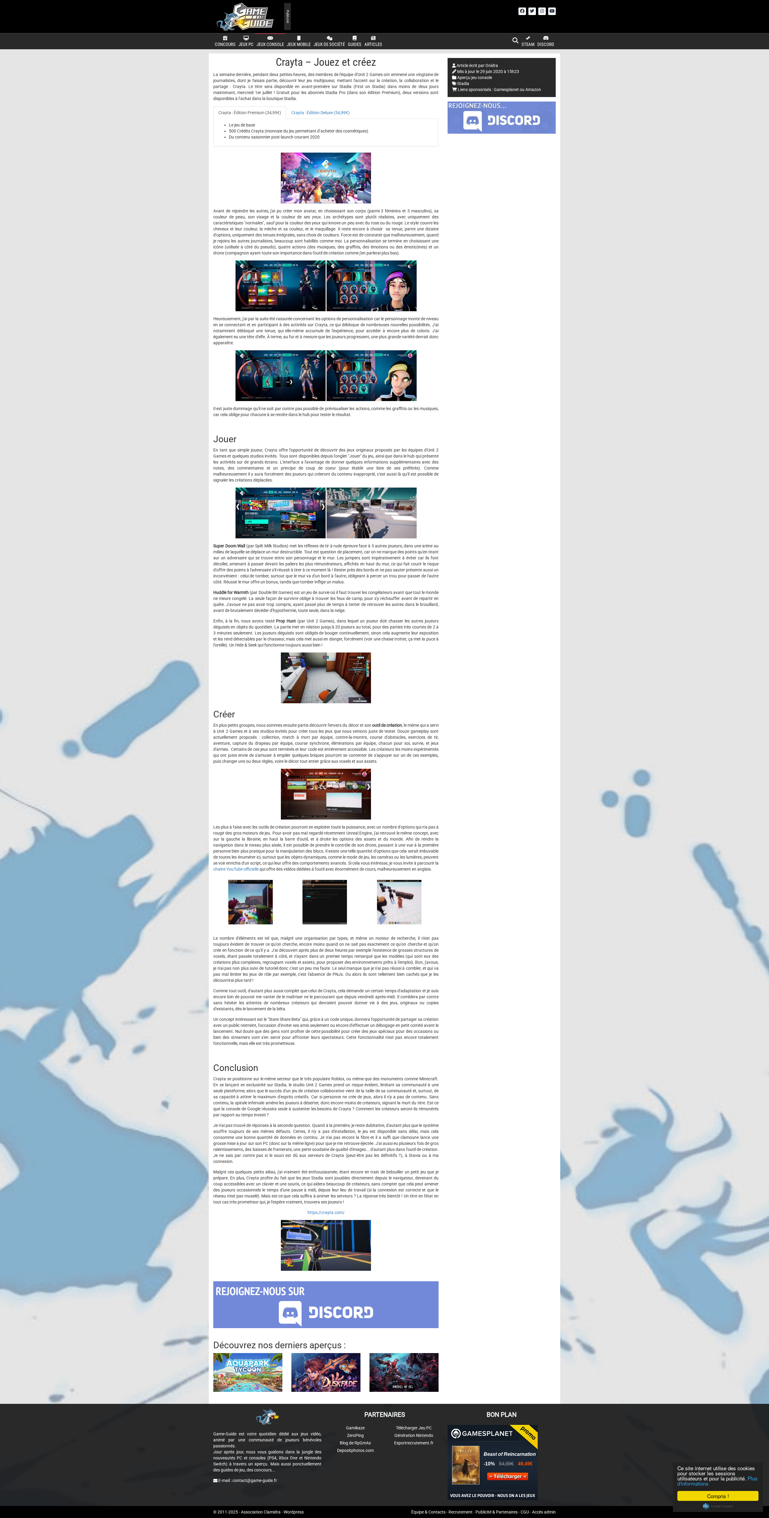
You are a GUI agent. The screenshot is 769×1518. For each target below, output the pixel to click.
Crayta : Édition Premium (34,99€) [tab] (249, 112)
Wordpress (294, 1512)
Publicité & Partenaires (497, 1512)
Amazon (533, 89)
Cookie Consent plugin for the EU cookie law (718, 1506)
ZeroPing (355, 1435)
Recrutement (460, 1512)
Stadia (463, 83)
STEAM (527, 44)
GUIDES (354, 44)
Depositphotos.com (355, 1450)
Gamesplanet (506, 89)
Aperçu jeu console (474, 77)
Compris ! (718, 1496)
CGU (525, 1512)
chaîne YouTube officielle (236, 869)
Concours (225, 44)
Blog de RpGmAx (355, 1442)
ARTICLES (373, 44)
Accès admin (544, 1512)
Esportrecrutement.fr (413, 1442)
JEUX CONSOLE (270, 44)
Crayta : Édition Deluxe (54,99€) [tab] (320, 112)
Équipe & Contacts (428, 1512)
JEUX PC (246, 44)
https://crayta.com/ (326, 1212)
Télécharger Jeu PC (414, 1427)
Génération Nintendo (413, 1435)
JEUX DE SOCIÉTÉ (329, 44)
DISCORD (545, 44)
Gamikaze (355, 1427)
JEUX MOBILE (299, 44)
